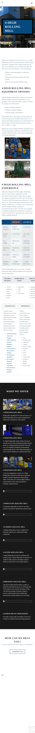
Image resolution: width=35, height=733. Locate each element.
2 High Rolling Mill (12, 412)
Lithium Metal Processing (15, 614)
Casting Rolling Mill (13, 552)
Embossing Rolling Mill (14, 582)
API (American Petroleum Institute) (11, 370)
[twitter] (7, 726)
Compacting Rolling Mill (15, 503)
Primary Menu (31, 3)
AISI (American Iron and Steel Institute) (11, 351)
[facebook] (3, 726)
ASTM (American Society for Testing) (12, 336)
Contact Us (17, 652)
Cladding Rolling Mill (14, 527)
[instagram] (10, 726)
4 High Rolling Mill (12, 470)
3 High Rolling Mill (12, 438)
